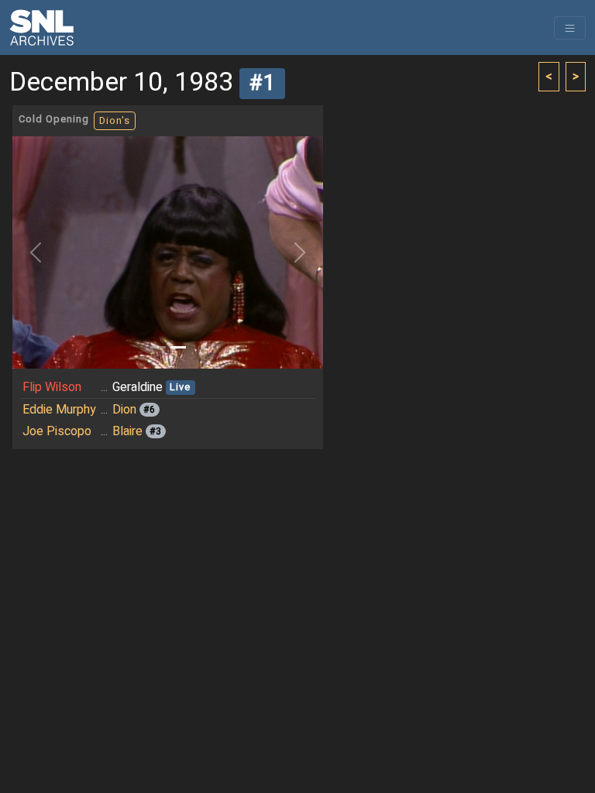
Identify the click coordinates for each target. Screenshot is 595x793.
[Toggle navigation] (570, 27)
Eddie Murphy (59, 409)
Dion (124, 409)
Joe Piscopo (56, 431)
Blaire (127, 431)
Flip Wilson (51, 387)
